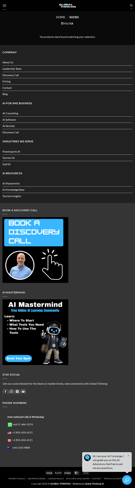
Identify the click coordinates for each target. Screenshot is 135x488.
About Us (7, 62)
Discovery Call (10, 75)
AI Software (9, 119)
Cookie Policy (56, 478)
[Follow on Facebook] (5, 392)
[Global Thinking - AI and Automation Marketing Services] (67, 5)
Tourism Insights (11, 196)
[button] (4, 5)
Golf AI (6, 164)
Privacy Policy (17, 478)
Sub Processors (37, 478)
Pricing (6, 81)
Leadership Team (11, 68)
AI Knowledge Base (13, 189)
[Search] (131, 5)
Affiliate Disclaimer (78, 478)
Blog (5, 93)
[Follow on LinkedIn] (17, 392)
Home (60, 17)
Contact (7, 87)
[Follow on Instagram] (11, 392)
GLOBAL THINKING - (61, 483)
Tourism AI (8, 157)
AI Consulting (10, 113)
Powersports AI (11, 151)
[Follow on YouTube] (23, 392)
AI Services (8, 125)
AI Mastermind (11, 183)
